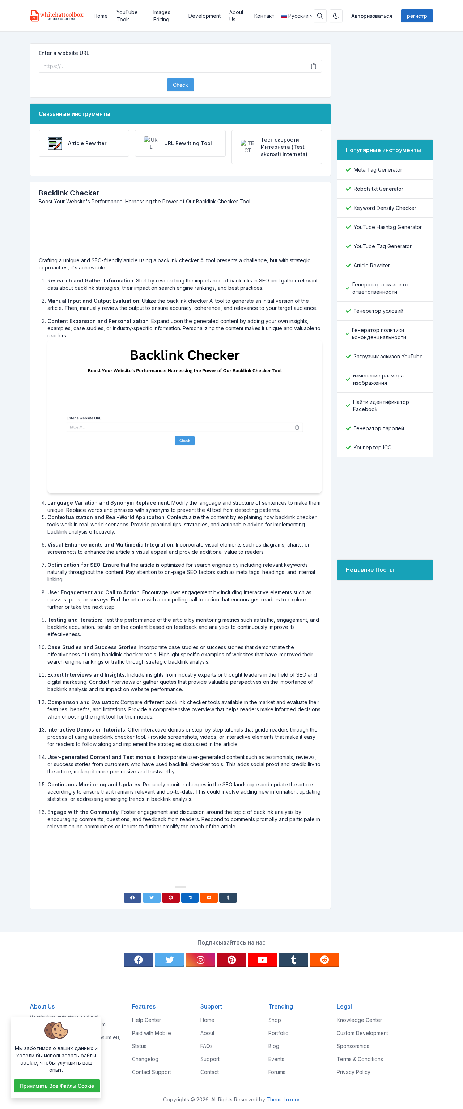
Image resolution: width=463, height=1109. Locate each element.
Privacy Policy (353, 1072)
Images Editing (161, 15)
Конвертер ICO (373, 447)
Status (139, 1046)
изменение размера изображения (378, 379)
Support (210, 1059)
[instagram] (200, 960)
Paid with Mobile (151, 1033)
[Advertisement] (180, 237)
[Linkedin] (190, 898)
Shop (274, 1020)
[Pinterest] (171, 898)
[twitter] (169, 960)
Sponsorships (353, 1046)
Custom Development (362, 1033)
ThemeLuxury (283, 1099)
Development (204, 16)
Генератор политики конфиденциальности (379, 333)
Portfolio (278, 1033)
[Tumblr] (228, 898)
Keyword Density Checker (385, 208)
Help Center (146, 1020)
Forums (276, 1072)
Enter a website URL (64, 53)
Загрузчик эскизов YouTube (388, 356)
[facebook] (138, 960)
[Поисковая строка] (320, 15)
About (207, 1033)
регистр (417, 16)
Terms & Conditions (360, 1059)
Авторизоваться (371, 16)
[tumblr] (294, 960)
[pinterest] (231, 960)
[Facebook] (132, 898)
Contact (209, 1072)
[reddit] (324, 960)
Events (276, 1059)
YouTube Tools (127, 15)
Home (101, 16)
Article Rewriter (372, 265)
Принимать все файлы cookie (57, 1086)
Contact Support (151, 1072)
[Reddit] (209, 898)
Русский (298, 16)
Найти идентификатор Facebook (381, 405)
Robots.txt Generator (378, 189)
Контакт (264, 16)
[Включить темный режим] (336, 15)
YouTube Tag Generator (383, 246)
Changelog (145, 1059)
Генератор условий (378, 311)
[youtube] (262, 960)
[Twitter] (152, 898)
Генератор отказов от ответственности (380, 288)
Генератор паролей (379, 428)
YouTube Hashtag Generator (388, 227)
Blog (273, 1046)
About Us (236, 15)
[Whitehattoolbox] (59, 16)
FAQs (206, 1046)
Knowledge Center (359, 1020)
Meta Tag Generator (378, 170)
